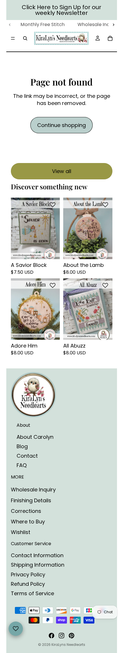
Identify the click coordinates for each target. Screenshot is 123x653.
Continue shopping (61, 125)
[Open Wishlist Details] (16, 629)
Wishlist (20, 532)
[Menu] (12, 38)
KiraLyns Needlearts (68, 644)
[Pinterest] (71, 635)
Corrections (26, 511)
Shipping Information (37, 564)
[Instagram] (61, 635)
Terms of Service (32, 593)
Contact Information (37, 555)
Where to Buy (28, 521)
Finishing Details (31, 500)
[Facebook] (51, 635)
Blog (22, 446)
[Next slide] (113, 24)
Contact (27, 455)
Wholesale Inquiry (33, 489)
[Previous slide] (9, 24)
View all (61, 171)
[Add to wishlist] (52, 205)
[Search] (25, 38)
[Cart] (110, 38)
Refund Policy (28, 583)
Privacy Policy (28, 574)
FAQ (22, 465)
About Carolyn (35, 436)
